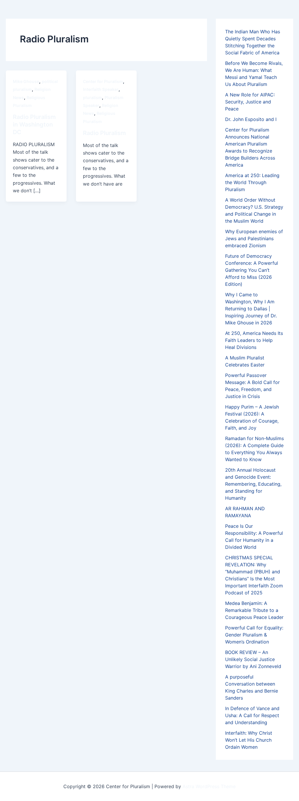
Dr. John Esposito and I (251, 119)
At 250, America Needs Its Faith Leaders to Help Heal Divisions (254, 340)
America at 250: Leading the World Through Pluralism (252, 182)
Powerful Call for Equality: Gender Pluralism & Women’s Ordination (254, 635)
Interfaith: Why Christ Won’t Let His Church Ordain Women (248, 740)
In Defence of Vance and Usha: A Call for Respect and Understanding (252, 715)
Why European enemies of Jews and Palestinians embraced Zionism (254, 238)
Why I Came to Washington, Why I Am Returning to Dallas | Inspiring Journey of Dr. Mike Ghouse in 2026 (251, 309)
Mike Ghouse (26, 81)
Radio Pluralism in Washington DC (34, 124)
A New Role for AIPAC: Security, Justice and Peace (250, 102)
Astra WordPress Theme (209, 786)
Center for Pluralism (103, 81)
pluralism (92, 97)
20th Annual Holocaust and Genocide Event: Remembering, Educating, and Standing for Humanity (253, 484)
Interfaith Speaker (101, 89)
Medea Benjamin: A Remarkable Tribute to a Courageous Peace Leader (254, 610)
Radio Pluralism (104, 132)
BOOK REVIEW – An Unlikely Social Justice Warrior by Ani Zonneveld (253, 659)
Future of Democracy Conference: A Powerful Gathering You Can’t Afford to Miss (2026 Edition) (251, 270)
